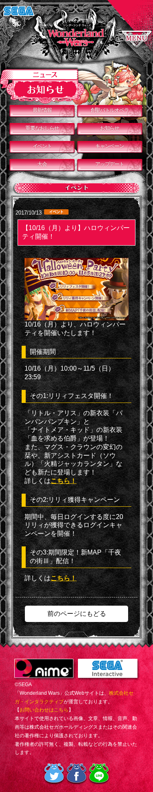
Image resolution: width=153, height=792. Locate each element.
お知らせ (109, 128)
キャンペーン (109, 146)
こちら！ (64, 480)
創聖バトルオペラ (110, 110)
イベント (42, 146)
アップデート (109, 164)
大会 (42, 164)
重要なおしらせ (42, 128)
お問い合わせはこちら (44, 710)
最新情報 (42, 110)
